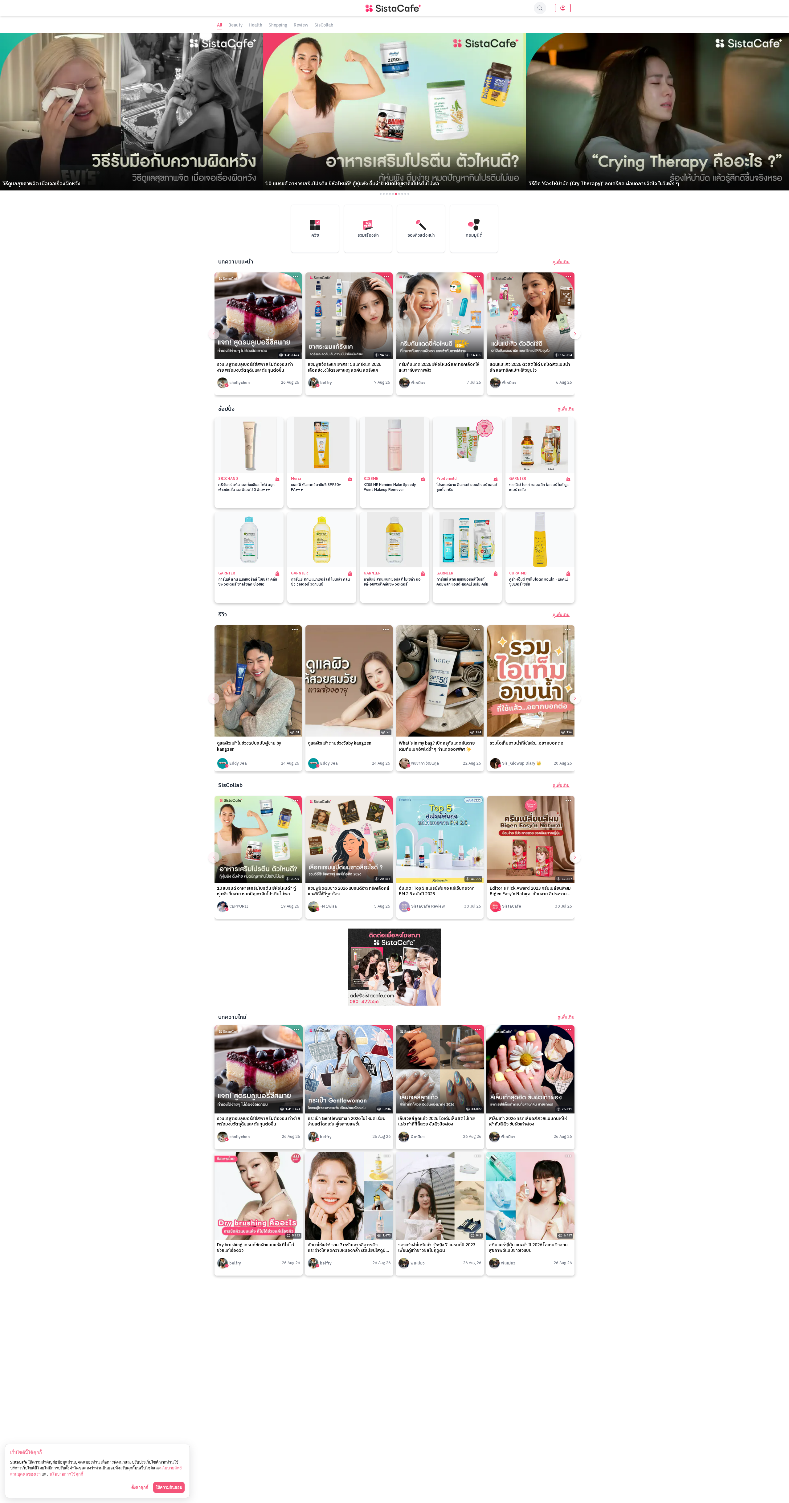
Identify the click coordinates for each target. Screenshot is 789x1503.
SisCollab (323, 25)
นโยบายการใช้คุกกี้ (66, 1474)
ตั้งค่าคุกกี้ (139, 1487)
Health (255, 25)
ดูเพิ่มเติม (561, 262)
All (219, 25)
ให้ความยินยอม (169, 1487)
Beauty (235, 25)
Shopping (278, 25)
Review (301, 25)
